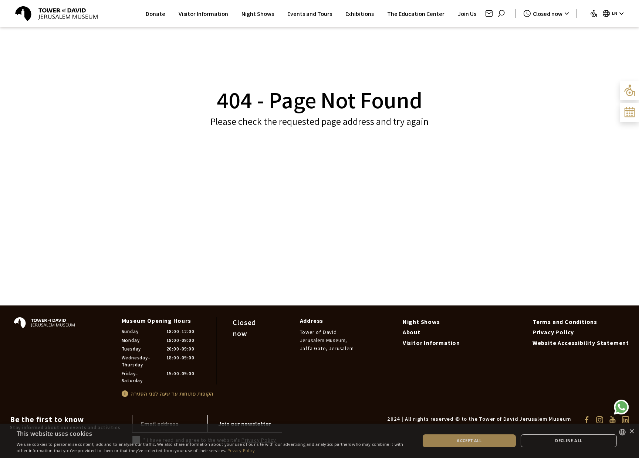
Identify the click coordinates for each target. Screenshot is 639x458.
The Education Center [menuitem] (415, 14)
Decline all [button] (568, 440)
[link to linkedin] (625, 419)
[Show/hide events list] (629, 112)
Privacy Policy (241, 450)
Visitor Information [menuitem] (431, 343)
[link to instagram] (599, 419)
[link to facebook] (586, 419)
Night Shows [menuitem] (421, 322)
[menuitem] (594, 13)
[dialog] (319, 441)
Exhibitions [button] (359, 14)
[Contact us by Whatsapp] (621, 407)
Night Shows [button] (257, 14)
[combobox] (622, 432)
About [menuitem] (411, 332)
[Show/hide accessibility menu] (629, 90)
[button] (489, 13)
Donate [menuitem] (155, 14)
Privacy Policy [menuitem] (553, 332)
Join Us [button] (467, 14)
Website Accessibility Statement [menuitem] (580, 343)
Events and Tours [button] (309, 14)
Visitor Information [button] (203, 14)
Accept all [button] (469, 440)
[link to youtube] (612, 419)
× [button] (631, 431)
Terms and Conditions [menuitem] (564, 322)
